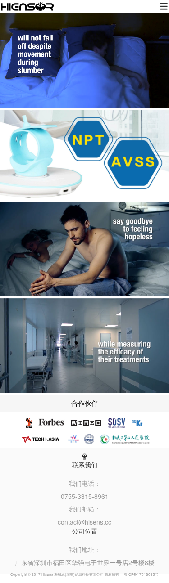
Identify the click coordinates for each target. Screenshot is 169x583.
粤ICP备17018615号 (141, 574)
